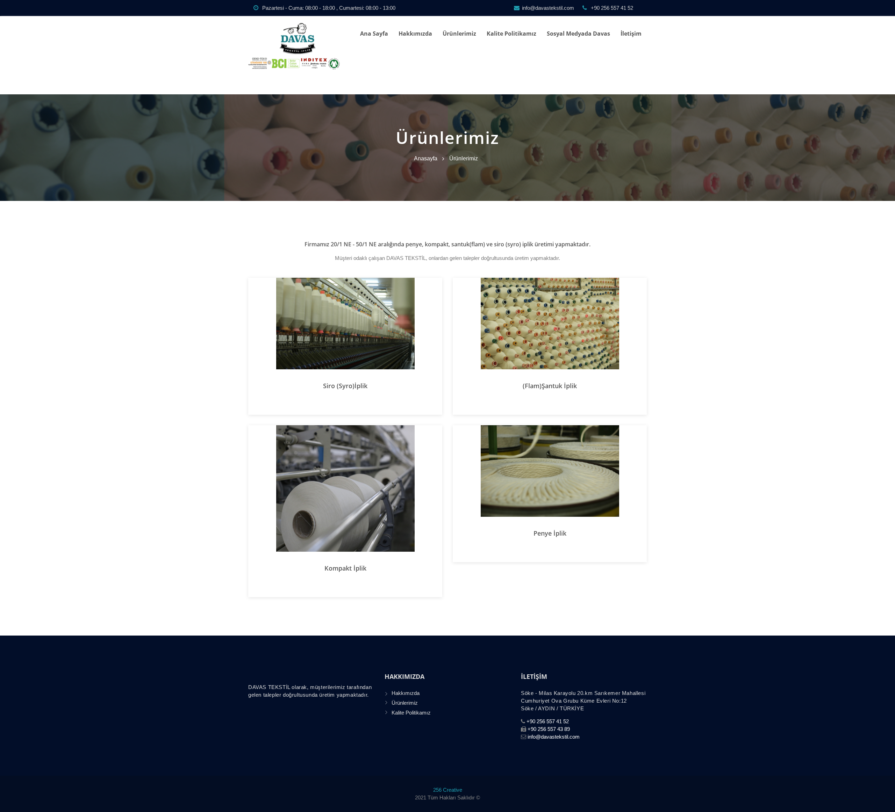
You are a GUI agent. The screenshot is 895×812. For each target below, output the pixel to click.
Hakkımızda (415, 33)
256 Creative (447, 790)
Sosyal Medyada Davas (578, 33)
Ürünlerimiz (459, 33)
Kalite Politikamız (511, 33)
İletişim (631, 33)
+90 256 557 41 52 (611, 8)
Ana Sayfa (374, 33)
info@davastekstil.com (548, 8)
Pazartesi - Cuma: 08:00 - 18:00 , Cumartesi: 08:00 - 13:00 (328, 8)
